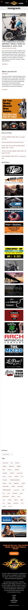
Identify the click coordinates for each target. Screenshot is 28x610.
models (13, 486)
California (10, 469)
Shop (4, 503)
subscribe (15, 503)
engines (10, 476)
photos (13, 496)
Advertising (14, 600)
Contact (14, 602)
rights (21, 500)
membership (6, 486)
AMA (12, 463)
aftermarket (5, 463)
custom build (19, 473)
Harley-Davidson (15, 480)
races (4, 500)
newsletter (14, 493)
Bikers (19, 466)
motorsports (16, 490)
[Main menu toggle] (1, 1)
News (14, 599)
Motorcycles (7, 490)
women (10, 506)
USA (22, 503)
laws (10, 483)
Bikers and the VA (9, 71)
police (18, 496)
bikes (4, 469)
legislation (16, 483)
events (16, 476)
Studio (14, 595)
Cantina (17, 469)
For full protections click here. (14, 592)
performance (6, 496)
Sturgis (9, 503)
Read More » (5, 64)
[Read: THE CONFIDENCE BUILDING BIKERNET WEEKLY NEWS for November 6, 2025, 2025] (14, 26)
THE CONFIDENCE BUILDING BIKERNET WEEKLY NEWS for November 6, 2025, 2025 (13, 43)
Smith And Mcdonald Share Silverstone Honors (13, 142)
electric (4, 476)
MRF (23, 490)
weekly (4, 506)
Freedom (5, 480)
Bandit (4, 466)
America (17, 463)
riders (16, 500)
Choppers (5, 473)
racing (9, 500)
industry (4, 483)
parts (21, 493)
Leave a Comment (6, 48)
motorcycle (20, 486)
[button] (26, 2)
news (8, 493)
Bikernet (11, 466)
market (23, 483)
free (22, 476)
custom (12, 473)
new (4, 493)
